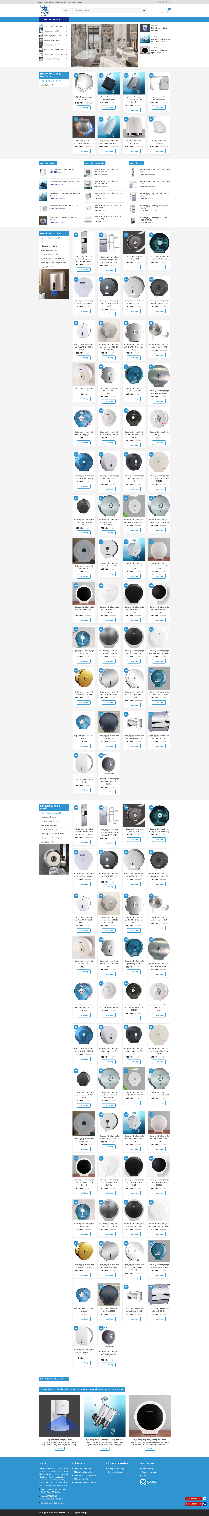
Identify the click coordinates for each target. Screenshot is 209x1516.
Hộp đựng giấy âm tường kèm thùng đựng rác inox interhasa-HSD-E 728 (109, 259)
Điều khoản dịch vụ (115, 1472)
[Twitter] (161, 2)
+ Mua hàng (83, 108)
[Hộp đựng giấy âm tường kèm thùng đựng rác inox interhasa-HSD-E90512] (83, 242)
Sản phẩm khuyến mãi (94, 163)
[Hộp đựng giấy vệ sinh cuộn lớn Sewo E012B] (109, 722)
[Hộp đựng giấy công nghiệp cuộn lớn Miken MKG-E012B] (134, 593)
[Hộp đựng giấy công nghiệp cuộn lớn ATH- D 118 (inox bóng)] (134, 331)
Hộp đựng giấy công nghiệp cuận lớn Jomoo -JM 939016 (109, 781)
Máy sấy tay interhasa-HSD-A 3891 (62, 169)
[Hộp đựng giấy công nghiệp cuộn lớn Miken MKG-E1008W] (109, 593)
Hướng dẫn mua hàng (116, 1469)
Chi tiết (59, 1449)
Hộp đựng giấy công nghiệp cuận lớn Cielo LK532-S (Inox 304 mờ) (109, 522)
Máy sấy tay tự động (51, 59)
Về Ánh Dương (147, 1469)
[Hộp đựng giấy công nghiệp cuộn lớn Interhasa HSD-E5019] (83, 763)
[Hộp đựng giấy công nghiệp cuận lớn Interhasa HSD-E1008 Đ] (83, 593)
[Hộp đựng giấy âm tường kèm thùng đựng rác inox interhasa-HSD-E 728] (109, 243)
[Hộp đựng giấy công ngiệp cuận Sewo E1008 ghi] (109, 637)
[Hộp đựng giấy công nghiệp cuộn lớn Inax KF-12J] (159, 331)
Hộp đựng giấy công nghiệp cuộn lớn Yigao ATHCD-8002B (84, 522)
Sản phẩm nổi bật (48, 163)
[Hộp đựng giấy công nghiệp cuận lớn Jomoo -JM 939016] (109, 764)
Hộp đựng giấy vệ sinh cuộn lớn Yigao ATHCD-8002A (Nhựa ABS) (84, 347)
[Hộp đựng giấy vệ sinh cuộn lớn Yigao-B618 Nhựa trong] (159, 242)
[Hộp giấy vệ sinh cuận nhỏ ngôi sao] (83, 722)
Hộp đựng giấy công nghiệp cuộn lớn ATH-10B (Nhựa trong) (109, 303)
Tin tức (144, 1475)
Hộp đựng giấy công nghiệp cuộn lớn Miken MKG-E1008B (159, 609)
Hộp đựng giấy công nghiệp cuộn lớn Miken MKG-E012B (134, 609)
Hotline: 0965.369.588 (49, 1496)
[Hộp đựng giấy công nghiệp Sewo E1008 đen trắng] (134, 637)
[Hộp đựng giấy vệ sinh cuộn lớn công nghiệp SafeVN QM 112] (134, 418)
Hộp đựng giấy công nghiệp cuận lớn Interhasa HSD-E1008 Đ (84, 609)
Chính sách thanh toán (82, 1469)
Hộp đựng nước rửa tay (52, 35)
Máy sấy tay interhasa (52, 40)
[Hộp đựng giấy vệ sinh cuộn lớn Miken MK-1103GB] (83, 678)
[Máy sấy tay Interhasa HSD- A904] (159, 127)
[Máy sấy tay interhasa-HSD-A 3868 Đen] (109, 83)
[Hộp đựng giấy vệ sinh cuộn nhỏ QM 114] (159, 418)
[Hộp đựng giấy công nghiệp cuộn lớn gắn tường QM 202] (109, 462)
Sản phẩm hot (136, 163)
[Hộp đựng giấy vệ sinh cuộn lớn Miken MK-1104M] (109, 678)
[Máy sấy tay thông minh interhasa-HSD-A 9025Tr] (109, 127)
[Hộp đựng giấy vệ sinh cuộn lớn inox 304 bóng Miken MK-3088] (134, 678)
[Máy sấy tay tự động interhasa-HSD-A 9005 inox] (83, 127)
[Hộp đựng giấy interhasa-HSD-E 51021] (134, 242)
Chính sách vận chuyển (83, 1472)
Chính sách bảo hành (82, 1479)
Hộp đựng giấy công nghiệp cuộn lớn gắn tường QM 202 (109, 478)
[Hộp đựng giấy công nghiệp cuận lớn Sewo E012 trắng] (159, 637)
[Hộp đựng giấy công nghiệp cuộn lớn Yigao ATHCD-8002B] (83, 506)
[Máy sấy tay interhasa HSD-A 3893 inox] (159, 83)
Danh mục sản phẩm (149, 1472)
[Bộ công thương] (155, 1482)
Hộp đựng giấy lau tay (51, 31)
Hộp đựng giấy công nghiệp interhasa (150, 1440)
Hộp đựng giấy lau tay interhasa (55, 49)
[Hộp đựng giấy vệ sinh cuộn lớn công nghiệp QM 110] (109, 418)
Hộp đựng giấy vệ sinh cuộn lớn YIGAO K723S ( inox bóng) (109, 390)
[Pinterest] (166, 2)
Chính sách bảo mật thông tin (85, 1482)
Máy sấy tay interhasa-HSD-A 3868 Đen (64, 181)
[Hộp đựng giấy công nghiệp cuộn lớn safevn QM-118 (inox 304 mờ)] (109, 331)
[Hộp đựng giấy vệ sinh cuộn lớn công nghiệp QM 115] (83, 462)
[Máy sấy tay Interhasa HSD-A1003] (134, 127)
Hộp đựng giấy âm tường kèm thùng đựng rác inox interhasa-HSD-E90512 (84, 258)
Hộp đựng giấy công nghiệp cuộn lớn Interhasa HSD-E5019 (84, 779)
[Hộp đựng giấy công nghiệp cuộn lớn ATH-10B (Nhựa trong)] (109, 287)
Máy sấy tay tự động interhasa (59, 1440)
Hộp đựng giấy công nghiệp (53, 26)
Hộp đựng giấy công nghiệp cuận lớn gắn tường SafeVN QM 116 (159, 478)
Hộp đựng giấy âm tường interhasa (55, 54)
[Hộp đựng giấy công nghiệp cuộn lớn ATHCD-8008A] (109, 549)
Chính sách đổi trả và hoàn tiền (85, 1475)
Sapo (85, 1513)
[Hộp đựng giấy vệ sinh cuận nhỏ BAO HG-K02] (159, 722)
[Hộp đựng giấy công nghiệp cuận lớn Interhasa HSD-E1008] (134, 549)
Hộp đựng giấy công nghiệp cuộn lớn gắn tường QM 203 (134, 478)
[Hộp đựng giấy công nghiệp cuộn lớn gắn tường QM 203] (134, 462)
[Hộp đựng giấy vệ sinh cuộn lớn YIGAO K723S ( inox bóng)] (109, 374)
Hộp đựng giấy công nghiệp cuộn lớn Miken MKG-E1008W (109, 609)
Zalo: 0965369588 (193, 1498)
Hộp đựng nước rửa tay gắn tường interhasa (105, 1440)
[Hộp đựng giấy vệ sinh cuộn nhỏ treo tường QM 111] (83, 418)
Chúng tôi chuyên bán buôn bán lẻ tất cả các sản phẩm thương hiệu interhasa (82, 1389)
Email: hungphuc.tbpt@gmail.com (53, 1503)
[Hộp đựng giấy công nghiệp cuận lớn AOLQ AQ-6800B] (159, 678)
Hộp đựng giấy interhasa (53, 45)
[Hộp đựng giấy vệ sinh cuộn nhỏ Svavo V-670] (83, 374)
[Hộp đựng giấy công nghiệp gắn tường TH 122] (134, 374)
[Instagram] (169, 2)
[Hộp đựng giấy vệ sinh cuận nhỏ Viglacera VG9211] (134, 722)
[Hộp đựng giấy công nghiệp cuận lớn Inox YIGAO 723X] (159, 506)
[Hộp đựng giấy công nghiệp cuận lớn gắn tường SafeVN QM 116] (159, 462)
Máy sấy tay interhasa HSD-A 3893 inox (64, 205)
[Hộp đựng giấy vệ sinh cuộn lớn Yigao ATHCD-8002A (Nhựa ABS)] (83, 331)
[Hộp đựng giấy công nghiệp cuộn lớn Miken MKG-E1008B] (159, 593)
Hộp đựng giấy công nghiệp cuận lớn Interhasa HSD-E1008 (134, 565)
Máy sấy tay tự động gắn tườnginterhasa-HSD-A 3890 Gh (134, 99)
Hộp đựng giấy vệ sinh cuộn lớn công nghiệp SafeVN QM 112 (134, 434)
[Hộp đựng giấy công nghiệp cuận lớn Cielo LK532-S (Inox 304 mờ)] (109, 506)
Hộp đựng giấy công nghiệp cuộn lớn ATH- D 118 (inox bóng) (134, 347)
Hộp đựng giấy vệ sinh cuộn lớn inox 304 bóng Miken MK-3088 (134, 694)
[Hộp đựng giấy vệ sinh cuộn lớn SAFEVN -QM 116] (134, 287)
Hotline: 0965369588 (193, 1504)
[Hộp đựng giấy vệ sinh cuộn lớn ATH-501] (83, 550)
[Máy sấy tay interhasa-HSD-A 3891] (83, 83)
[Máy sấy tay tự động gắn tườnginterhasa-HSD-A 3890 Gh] (134, 83)
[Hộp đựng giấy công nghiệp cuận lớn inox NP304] (159, 375)
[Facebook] (158, 2)
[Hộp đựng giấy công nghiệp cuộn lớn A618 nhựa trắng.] (83, 287)
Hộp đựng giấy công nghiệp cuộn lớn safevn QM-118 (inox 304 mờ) (109, 347)
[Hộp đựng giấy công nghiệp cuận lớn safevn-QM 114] (159, 287)
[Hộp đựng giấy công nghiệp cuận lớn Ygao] (83, 637)
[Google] (163, 2)
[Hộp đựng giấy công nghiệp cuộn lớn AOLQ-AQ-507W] (134, 506)
